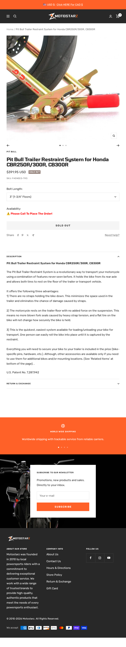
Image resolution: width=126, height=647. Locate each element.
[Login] (110, 16)
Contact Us (53, 561)
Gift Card (52, 588)
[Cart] (117, 16)
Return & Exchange (19, 383)
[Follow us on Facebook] (90, 557)
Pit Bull (12, 152)
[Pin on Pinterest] (22, 235)
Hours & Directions (58, 568)
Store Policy (54, 574)
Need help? (112, 235)
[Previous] (8, 145)
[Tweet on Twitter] (27, 235)
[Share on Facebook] (18, 235)
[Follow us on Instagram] (99, 557)
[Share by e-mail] (33, 235)
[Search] (14, 16)
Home (10, 29)
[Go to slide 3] (65, 145)
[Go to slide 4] (67, 447)
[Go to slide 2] (61, 447)
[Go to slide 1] (60, 145)
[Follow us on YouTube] (108, 557)
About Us (52, 554)
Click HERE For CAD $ (70, 4)
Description (14, 256)
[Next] (118, 145)
